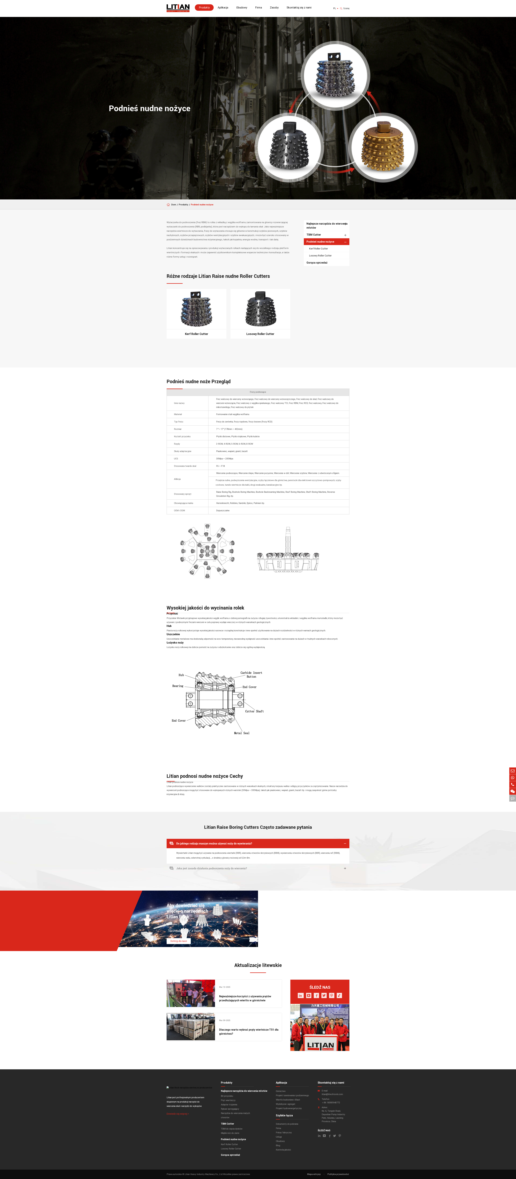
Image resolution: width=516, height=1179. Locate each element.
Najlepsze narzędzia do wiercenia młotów (327, 225)
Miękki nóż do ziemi (230, 1133)
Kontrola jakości (283, 1149)
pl (334, 8)
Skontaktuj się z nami (299, 7)
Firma (258, 7)
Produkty (204, 7)
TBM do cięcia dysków (231, 1129)
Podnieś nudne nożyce (202, 204)
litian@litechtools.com (332, 1094)
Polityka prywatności (338, 1174)
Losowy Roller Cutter (320, 255)
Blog (278, 1145)
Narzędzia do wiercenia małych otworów (235, 1115)
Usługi (279, 1137)
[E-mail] (512, 770)
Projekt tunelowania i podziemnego (292, 1095)
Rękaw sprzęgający (230, 1109)
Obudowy (241, 7)
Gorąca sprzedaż (317, 262)
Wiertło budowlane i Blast (288, 1099)
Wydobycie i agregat (285, 1104)
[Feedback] (512, 798)
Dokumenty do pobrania (287, 1124)
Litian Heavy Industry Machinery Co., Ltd (204, 1174)
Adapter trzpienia (229, 1104)
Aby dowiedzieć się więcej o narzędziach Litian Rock (187, 911)
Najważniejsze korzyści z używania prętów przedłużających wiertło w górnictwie (245, 998)
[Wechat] (512, 791)
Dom (173, 204)
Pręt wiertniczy (228, 1100)
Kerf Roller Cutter (318, 248)
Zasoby (274, 7)
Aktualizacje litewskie (258, 965)
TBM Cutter (314, 234)
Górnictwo (281, 1091)
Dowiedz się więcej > (178, 1113)
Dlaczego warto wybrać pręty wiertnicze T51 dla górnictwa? (248, 1031)
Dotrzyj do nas (178, 941)
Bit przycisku (227, 1096)
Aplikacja (223, 7)
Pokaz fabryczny (284, 1132)
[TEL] (512, 784)
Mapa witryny (314, 1174)
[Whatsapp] (512, 777)
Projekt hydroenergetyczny (289, 1108)
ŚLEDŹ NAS (324, 1130)
